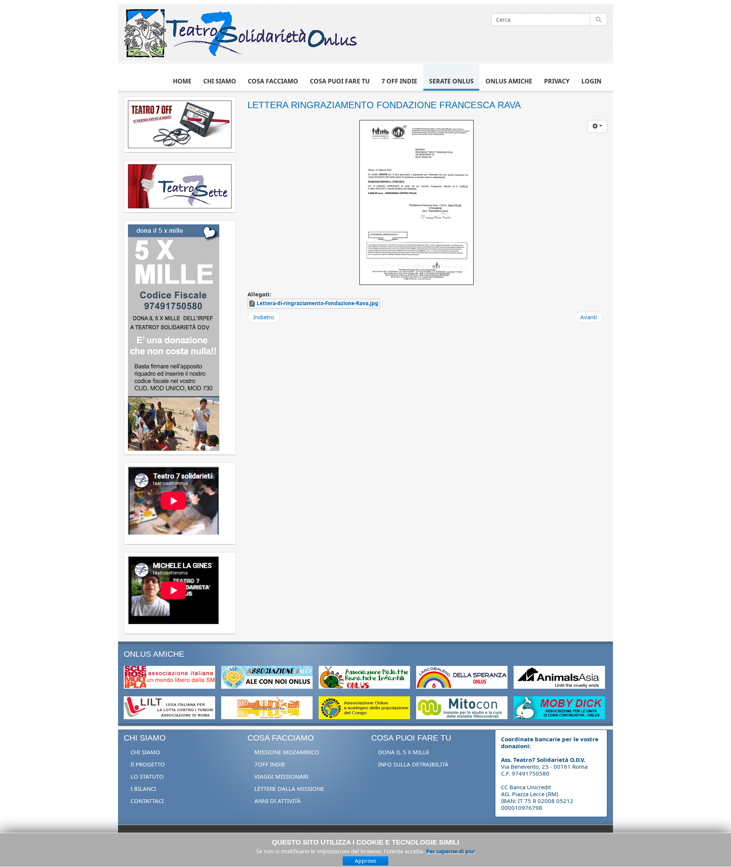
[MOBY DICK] (559, 707)
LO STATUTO (147, 776)
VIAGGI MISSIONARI (281, 776)
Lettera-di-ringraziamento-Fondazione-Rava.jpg (317, 303)
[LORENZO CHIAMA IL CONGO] (364, 707)
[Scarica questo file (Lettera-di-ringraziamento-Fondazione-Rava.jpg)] (253, 303)
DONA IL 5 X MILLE (403, 752)
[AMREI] (364, 676)
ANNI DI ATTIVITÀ (277, 801)
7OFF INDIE (269, 764)
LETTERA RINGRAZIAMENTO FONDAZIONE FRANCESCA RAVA (384, 105)
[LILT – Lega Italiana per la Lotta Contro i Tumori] (169, 707)
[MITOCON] (462, 707)
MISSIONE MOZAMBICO (286, 752)
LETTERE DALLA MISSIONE (289, 788)
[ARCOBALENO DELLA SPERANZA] (462, 676)
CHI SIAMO (145, 752)
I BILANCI (143, 788)
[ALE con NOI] (267, 676)
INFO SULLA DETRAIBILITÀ (413, 764)
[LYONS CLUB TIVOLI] (267, 707)
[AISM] (169, 676)
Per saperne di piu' (450, 851)
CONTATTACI (147, 801)
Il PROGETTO (148, 764)
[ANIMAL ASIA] (559, 676)
